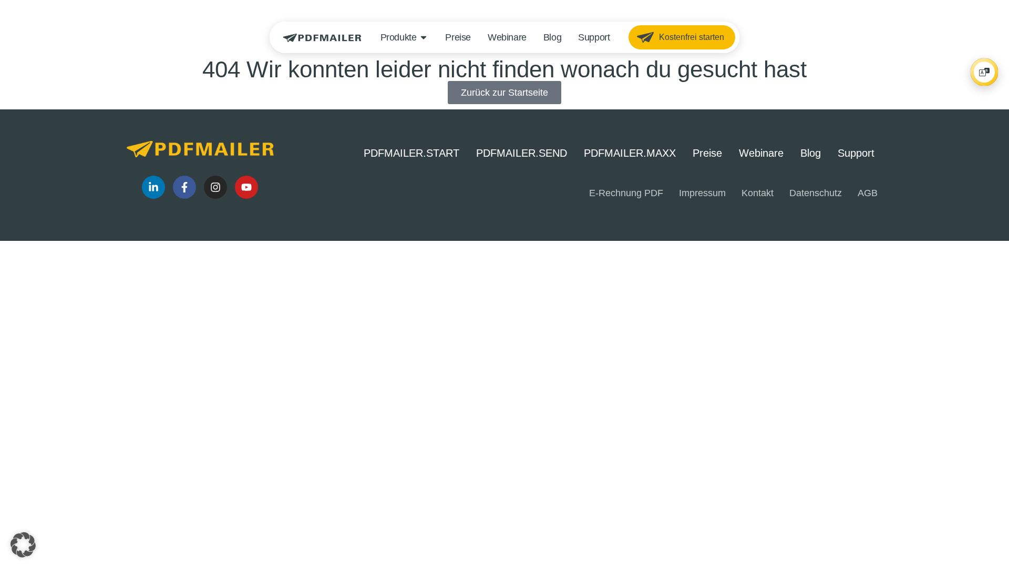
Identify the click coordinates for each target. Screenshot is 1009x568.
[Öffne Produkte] (423, 37)
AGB (868, 193)
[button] (23, 545)
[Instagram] (215, 187)
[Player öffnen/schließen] (984, 72)
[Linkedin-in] (153, 187)
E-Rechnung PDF (626, 193)
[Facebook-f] (184, 187)
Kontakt (758, 193)
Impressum (702, 193)
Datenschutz (815, 193)
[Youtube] (246, 187)
